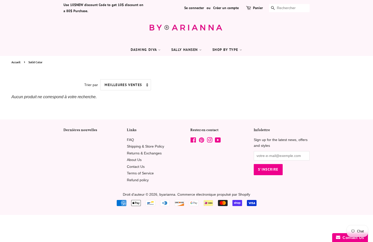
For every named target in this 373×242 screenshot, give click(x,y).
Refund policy (138, 180)
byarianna (167, 194)
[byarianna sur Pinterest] (201, 141)
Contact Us (136, 167)
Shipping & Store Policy (145, 146)
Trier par (91, 85)
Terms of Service (140, 173)
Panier (258, 8)
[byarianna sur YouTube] (218, 141)
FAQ (130, 140)
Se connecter (194, 8)
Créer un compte (226, 8)
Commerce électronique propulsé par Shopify (213, 194)
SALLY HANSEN (185, 49)
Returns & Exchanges (144, 153)
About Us (134, 160)
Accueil (16, 62)
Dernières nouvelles (80, 130)
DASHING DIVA (144, 49)
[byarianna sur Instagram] (209, 141)
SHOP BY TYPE (226, 49)
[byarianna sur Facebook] (193, 141)
